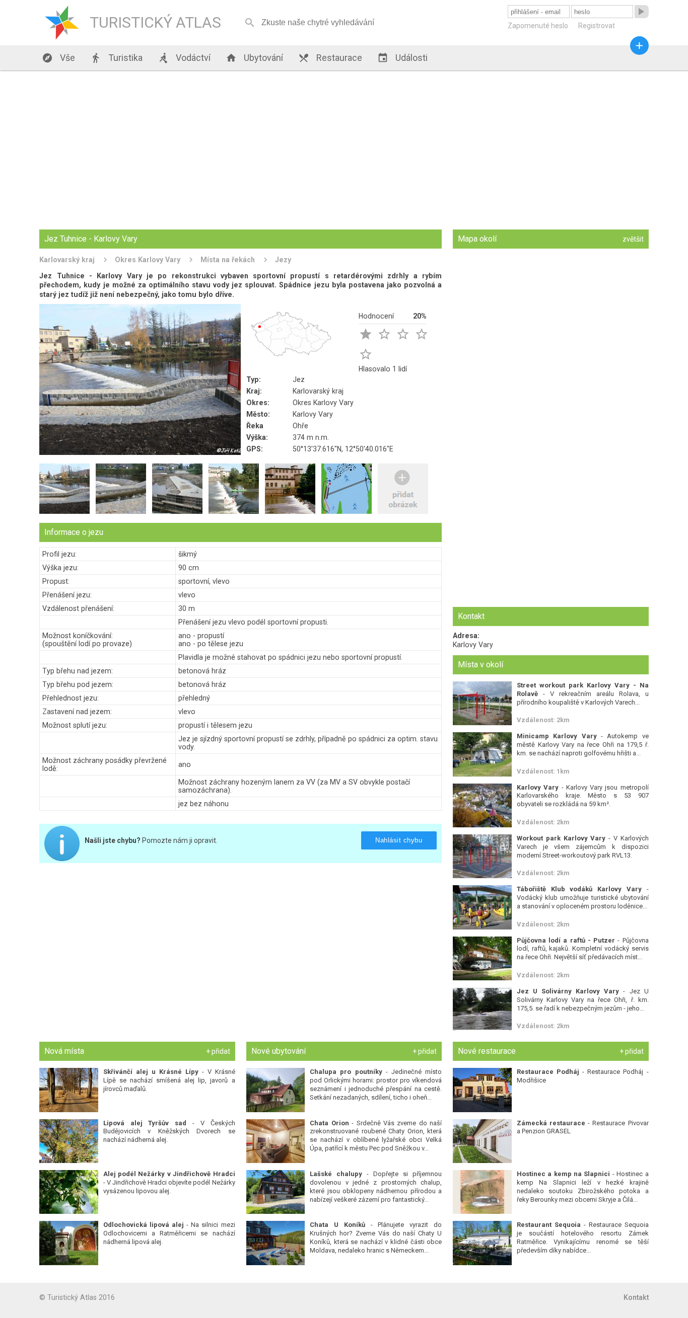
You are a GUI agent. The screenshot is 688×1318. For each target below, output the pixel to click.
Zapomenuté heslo (538, 26)
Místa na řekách (227, 260)
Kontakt (636, 1297)
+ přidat (218, 1051)
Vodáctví (184, 57)
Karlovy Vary (313, 414)
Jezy (283, 260)
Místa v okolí (480, 664)
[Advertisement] (344, 151)
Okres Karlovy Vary (147, 260)
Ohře (300, 426)
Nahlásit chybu (399, 840)
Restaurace (330, 57)
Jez (299, 379)
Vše (58, 57)
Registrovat (596, 26)
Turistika (116, 57)
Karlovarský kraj (67, 260)
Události (402, 57)
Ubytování (254, 57)
